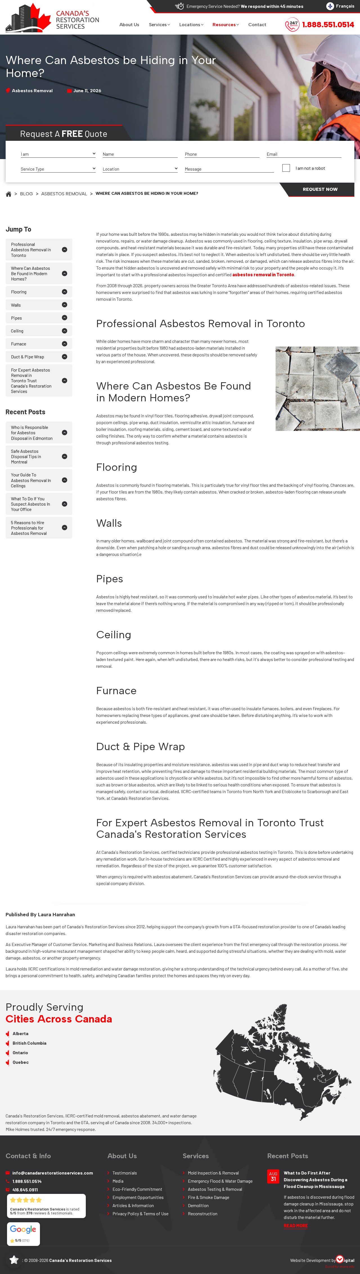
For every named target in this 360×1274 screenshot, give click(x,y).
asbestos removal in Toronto (263, 274)
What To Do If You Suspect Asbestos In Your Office (30, 504)
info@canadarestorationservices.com (52, 1172)
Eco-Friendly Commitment (137, 1189)
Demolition (198, 1205)
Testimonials (124, 1172)
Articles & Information (133, 1205)
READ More (296, 1225)
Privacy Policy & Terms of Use (140, 1213)
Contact (257, 24)
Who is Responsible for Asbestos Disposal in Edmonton (32, 432)
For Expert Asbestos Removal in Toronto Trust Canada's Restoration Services (31, 380)
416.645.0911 (25, 1189)
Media (117, 1181)
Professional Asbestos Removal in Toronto (31, 249)
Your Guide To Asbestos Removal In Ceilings (31, 480)
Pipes (17, 317)
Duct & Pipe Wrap (27, 356)
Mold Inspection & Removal (213, 1172)
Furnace (18, 343)
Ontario (20, 1052)
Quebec (21, 1062)
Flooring (18, 291)
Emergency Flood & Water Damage (220, 1181)
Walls (16, 304)
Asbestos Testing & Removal (215, 1189)
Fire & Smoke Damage (208, 1197)
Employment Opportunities (138, 1197)
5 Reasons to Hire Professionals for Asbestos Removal (29, 528)
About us (129, 24)
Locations (189, 24)
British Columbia (29, 1043)
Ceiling (17, 330)
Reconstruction (202, 1213)
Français (345, 6)
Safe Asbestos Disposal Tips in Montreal (26, 456)
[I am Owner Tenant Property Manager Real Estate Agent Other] (58, 154)
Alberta (20, 1033)
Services (158, 24)
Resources (224, 24)
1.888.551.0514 (27, 1181)
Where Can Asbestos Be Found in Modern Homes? (30, 273)
